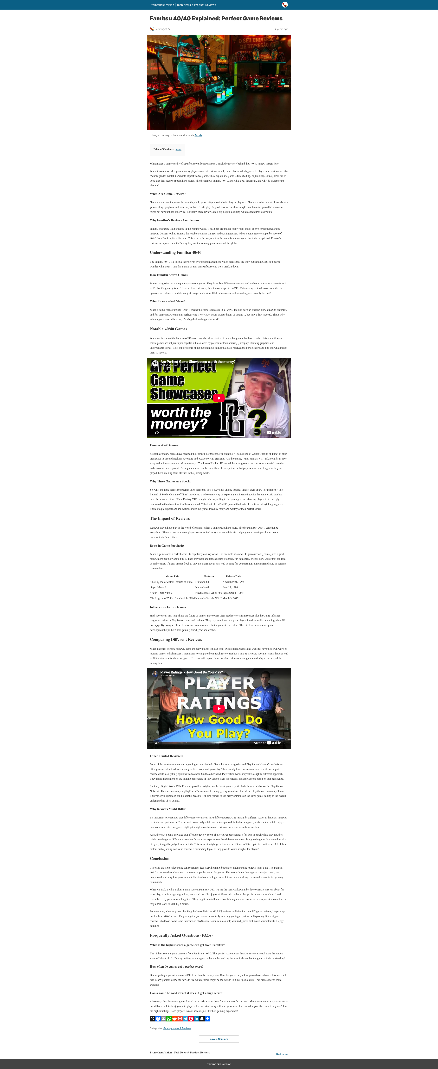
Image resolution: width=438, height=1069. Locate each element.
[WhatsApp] (169, 1020)
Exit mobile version (219, 1064)
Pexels (198, 135)
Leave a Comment (219, 1039)
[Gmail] (180, 1020)
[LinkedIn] (196, 1020)
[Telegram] (185, 1020)
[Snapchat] (202, 1020)
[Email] (163, 1020)
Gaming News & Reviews (177, 1028)
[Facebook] (158, 1020)
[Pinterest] (191, 1020)
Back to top (282, 1054)
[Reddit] (174, 1020)
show (178, 149)
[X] (152, 1020)
